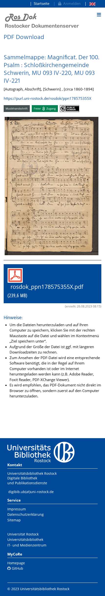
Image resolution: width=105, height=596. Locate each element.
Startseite (41, 3)
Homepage (16, 563)
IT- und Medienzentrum (26, 545)
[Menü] (99, 14)
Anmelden (71, 3)
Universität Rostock (23, 534)
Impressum (16, 509)
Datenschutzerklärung (25, 514)
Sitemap (14, 520)
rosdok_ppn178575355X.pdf (48, 291)
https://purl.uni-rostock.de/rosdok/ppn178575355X (47, 98)
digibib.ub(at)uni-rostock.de (31, 491)
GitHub (17, 568)
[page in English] (90, 3)
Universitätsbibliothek (25, 539)
